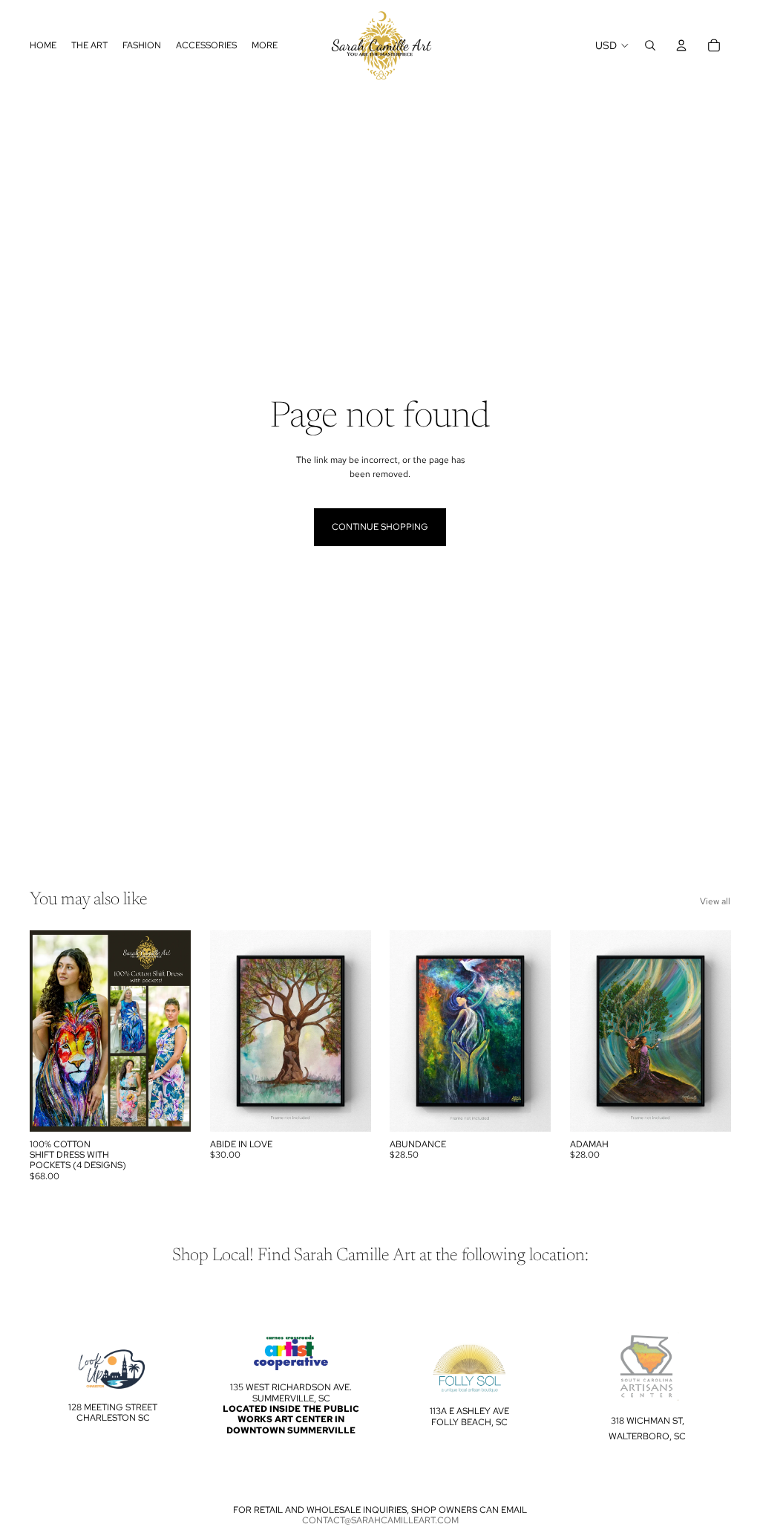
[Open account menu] (681, 45)
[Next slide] (178, 1031)
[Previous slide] (41, 1031)
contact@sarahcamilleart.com (380, 1520)
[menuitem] (264, 46)
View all (715, 901)
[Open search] (650, 45)
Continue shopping (380, 527)
